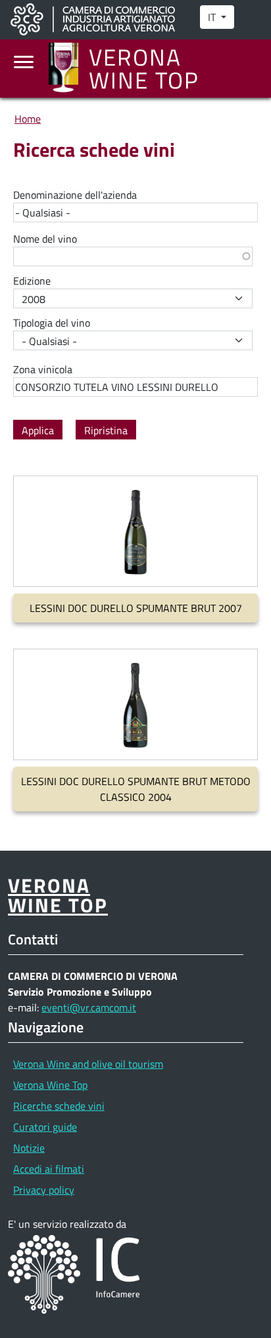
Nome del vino (45, 239)
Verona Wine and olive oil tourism (88, 1064)
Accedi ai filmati (48, 1169)
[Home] (69, 68)
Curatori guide (45, 1127)
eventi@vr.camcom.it (88, 1007)
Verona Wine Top (50, 1085)
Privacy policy (43, 1190)
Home (27, 119)
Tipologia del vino (51, 322)
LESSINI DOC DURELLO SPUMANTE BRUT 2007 (136, 608)
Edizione (32, 281)
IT (213, 17)
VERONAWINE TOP (58, 894)
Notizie (29, 1148)
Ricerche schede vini (59, 1106)
